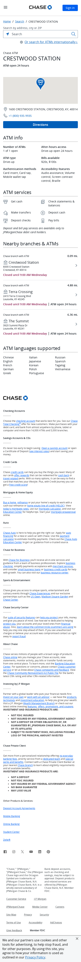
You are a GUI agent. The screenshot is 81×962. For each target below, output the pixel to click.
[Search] (73, 34)
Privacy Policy (35, 957)
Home (7, 21)
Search (19, 21)
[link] (5, 852)
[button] (77, 938)
